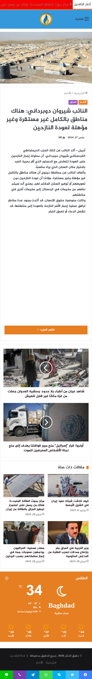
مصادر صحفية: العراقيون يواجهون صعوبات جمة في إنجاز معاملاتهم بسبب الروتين (25, 552)
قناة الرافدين (17, 656)
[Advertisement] (46, 267)
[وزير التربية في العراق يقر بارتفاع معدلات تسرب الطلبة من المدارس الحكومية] (68, 532)
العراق (73, 102)
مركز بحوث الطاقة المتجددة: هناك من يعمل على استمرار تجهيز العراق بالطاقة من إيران (25, 505)
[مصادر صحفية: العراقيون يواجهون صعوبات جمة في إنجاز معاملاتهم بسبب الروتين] (23, 532)
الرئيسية (79, 93)
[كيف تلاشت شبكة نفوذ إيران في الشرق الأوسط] (68, 485)
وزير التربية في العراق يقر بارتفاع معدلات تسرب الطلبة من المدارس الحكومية (68, 552)
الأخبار (67, 93)
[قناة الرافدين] (46, 19)
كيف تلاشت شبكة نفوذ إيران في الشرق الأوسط (70, 503)
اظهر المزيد (47, 329)
